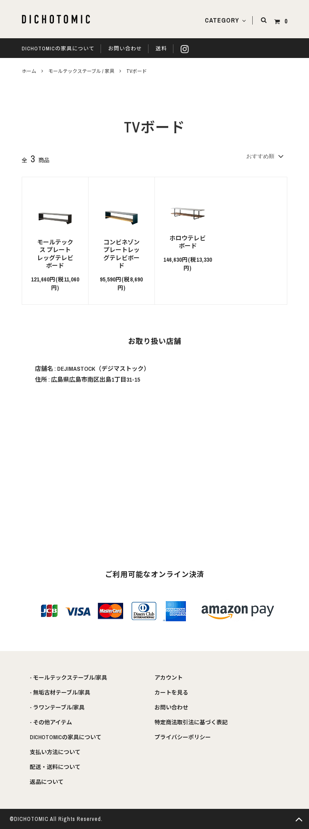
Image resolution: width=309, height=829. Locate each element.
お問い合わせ (125, 48)
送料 (161, 48)
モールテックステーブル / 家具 (81, 71)
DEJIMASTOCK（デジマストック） (103, 368)
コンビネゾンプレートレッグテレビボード (121, 254)
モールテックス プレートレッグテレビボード (55, 254)
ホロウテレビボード (187, 242)
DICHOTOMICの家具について (58, 48)
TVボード (136, 71)
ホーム (29, 71)
